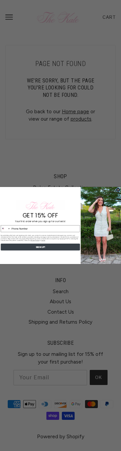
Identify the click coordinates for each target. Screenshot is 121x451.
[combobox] (5, 228)
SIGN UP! (40, 247)
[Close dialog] (118, 190)
